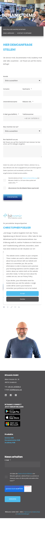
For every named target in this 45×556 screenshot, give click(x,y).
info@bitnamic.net (16, 390)
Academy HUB (10, 443)
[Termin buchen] (4, 307)
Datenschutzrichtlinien (25, 474)
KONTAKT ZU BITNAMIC (24, 33)
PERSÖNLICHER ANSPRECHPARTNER (14, 29)
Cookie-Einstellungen (23, 514)
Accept (22, 293)
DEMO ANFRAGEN (8, 33)
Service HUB (9, 438)
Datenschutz (36, 512)
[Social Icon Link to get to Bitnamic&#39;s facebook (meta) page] (10, 395)
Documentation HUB (12, 440)
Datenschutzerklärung (30, 178)
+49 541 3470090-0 (14, 387)
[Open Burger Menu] (42, 4)
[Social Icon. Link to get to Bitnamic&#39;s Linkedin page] (6, 395)
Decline (22, 299)
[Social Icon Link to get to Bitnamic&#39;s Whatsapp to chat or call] (15, 395)
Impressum (27, 512)
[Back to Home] (9, 5)
